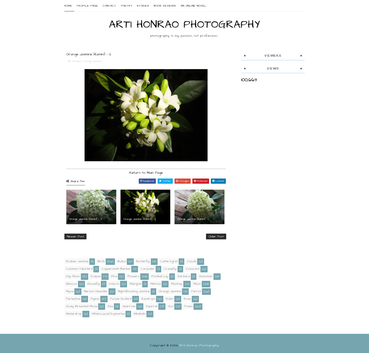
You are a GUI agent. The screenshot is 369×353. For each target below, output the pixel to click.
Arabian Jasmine (77, 261)
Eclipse (96, 276)
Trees (188, 306)
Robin (169, 299)
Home (68, 6)
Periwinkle (73, 299)
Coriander (147, 269)
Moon (197, 284)
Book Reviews (165, 6)
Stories (143, 6)
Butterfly (143, 261)
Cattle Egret (169, 261)
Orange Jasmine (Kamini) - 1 (193, 219)
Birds (101, 261)
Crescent (192, 269)
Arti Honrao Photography (184, 24)
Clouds (191, 261)
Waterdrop (73, 314)
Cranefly (170, 269)
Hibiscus (71, 284)
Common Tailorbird (79, 269)
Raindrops (148, 299)
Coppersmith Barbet (115, 269)
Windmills (139, 314)
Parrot (196, 291)
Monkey (176, 284)
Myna (69, 291)
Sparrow (128, 306)
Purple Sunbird (120, 299)
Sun (170, 306)
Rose (187, 299)
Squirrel (151, 306)
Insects (114, 284)
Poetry (126, 6)
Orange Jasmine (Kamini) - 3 (85, 219)
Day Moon (73, 276)
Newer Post (75, 236)
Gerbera (183, 276)
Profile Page (87, 6)
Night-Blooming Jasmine (134, 291)
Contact (109, 6)
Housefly (93, 284)
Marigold (135, 284)
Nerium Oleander (96, 291)
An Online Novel (193, 6)
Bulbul (121, 261)
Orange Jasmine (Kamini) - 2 (139, 219)
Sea (110, 306)
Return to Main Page (146, 172)
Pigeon (95, 299)
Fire (114, 276)
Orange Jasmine (92, 61)
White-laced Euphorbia (108, 314)
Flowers (77, 61)
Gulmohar (206, 276)
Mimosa (155, 284)
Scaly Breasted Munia (81, 306)
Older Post (216, 236)
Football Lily (159, 276)
